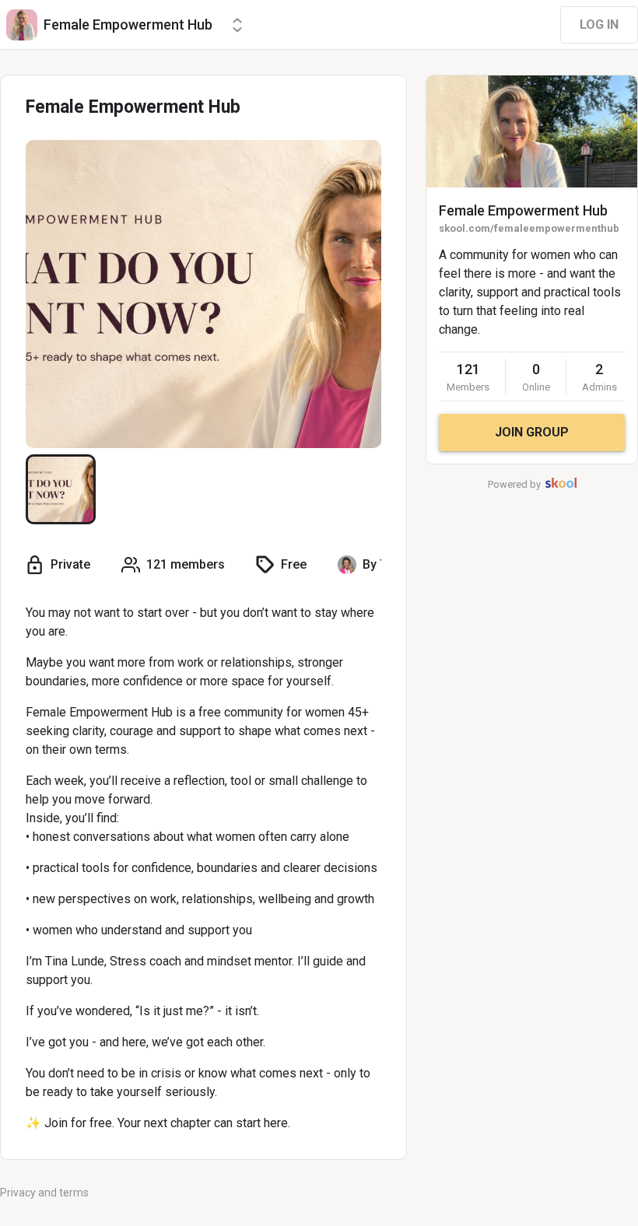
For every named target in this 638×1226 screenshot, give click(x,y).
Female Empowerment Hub (523, 210)
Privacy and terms (44, 1192)
